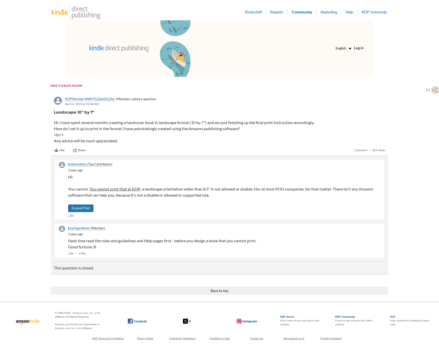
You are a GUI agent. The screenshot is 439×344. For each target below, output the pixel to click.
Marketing (329, 12)
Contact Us (256, 338)
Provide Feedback (331, 338)
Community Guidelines (182, 338)
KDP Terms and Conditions (108, 338)
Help (349, 12)
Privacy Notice (145, 338)
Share (82, 150)
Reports (276, 12)
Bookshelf (253, 12)
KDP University (374, 12)
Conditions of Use (219, 338)
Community (302, 12)
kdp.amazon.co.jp (294, 338)
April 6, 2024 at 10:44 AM (82, 104)
